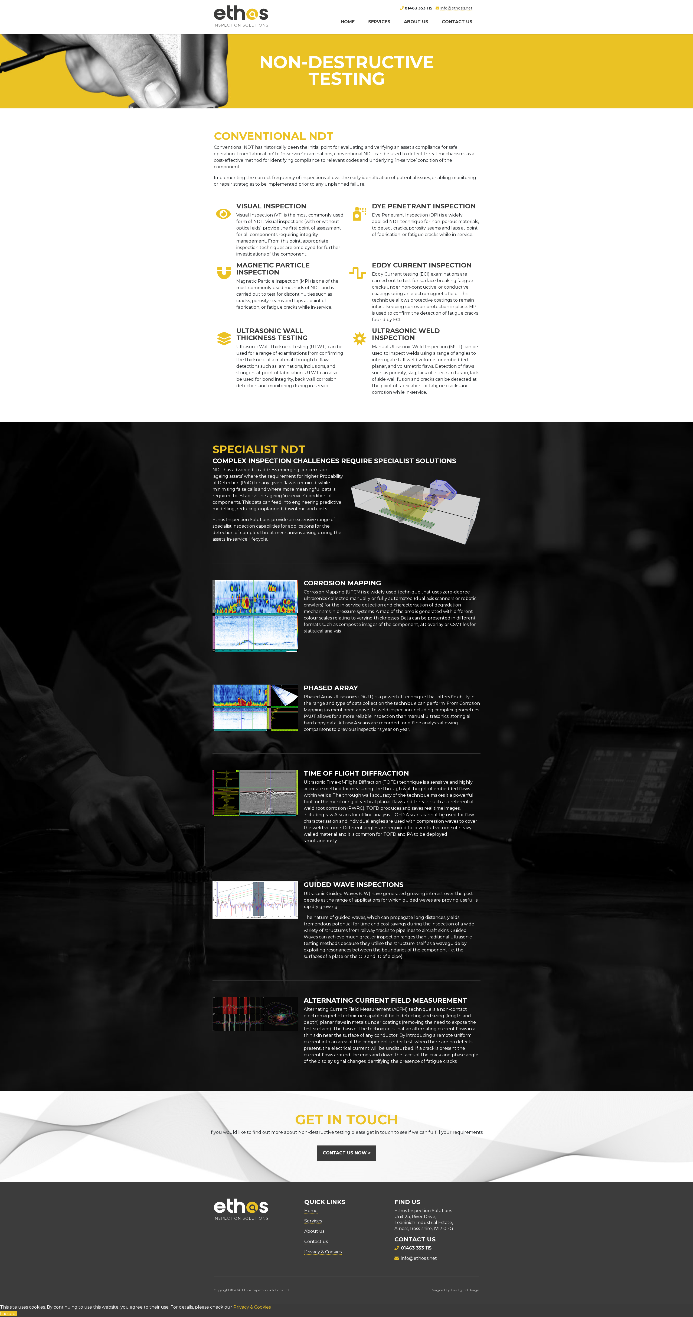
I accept (8, 1313)
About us (416, 21)
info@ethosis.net (456, 8)
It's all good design (464, 1290)
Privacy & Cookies (323, 1251)
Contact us (457, 21)
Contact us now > (347, 1152)
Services (379, 21)
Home (348, 21)
